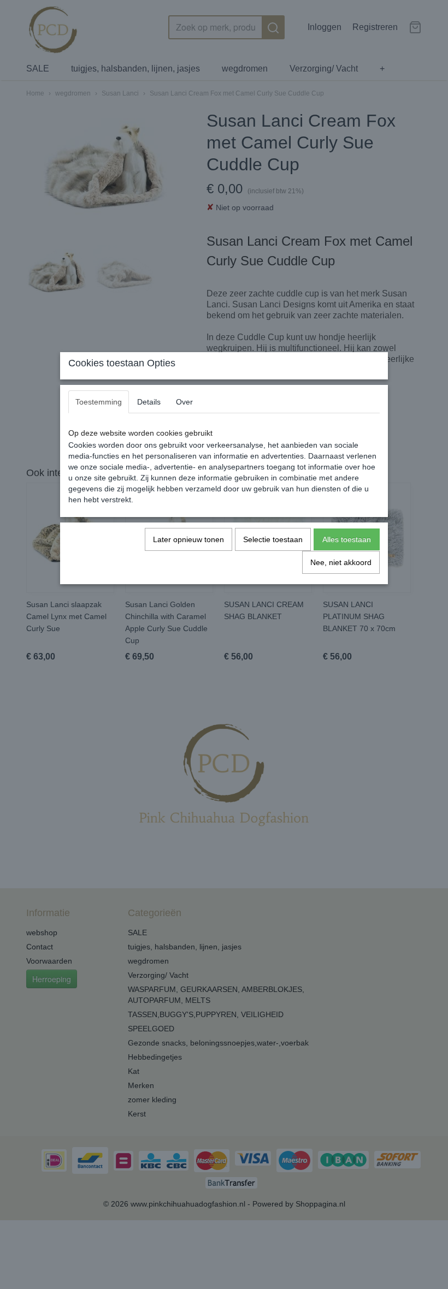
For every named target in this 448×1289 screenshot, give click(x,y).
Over (184, 401)
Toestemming (98, 401)
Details (149, 401)
